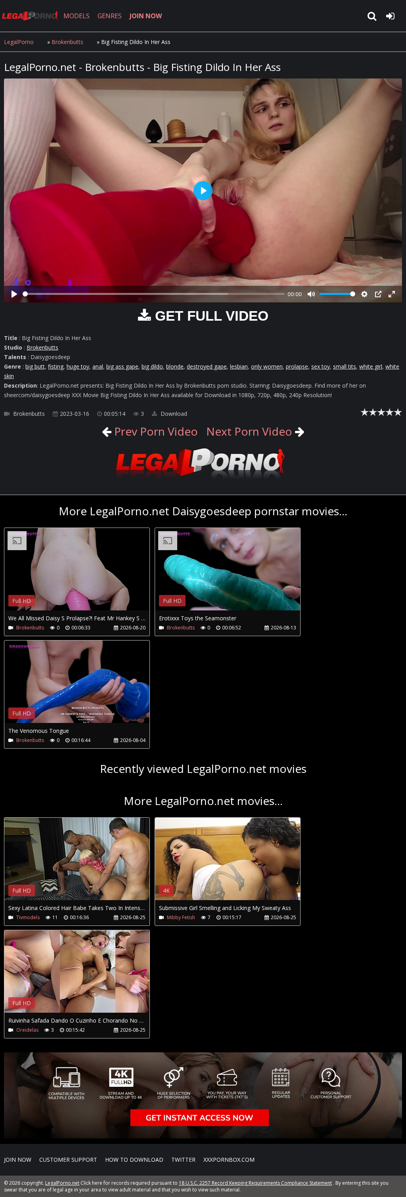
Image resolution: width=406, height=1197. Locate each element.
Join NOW (17, 1159)
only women (267, 366)
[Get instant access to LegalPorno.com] (203, 1136)
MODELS (76, 15)
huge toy (78, 366)
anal (97, 366)
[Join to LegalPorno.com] (203, 479)
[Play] (14, 294)
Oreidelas (27, 1030)
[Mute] (311, 294)
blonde (175, 366)
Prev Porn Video (154, 431)
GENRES (110, 15)
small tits (344, 366)
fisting (55, 366)
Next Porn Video (249, 431)
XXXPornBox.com (229, 1159)
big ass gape (122, 366)
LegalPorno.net (31, 16)
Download (173, 413)
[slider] (154, 294)
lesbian (239, 366)
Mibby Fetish (181, 917)
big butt (35, 366)
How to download (134, 1159)
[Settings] (364, 294)
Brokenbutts (67, 42)
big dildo (152, 366)
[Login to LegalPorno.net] (390, 16)
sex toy (320, 366)
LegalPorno (19, 42)
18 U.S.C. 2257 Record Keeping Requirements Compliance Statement (255, 1183)
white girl (370, 366)
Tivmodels (28, 917)
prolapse (297, 366)
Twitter (183, 1159)
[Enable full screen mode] (391, 294)
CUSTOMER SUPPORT (68, 1159)
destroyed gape (207, 366)
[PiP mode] (378, 294)
